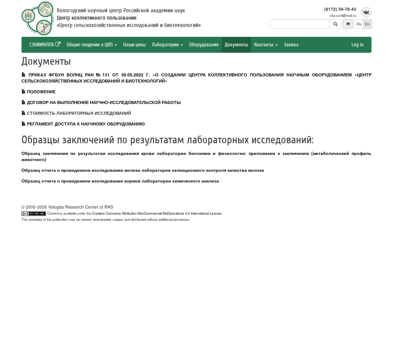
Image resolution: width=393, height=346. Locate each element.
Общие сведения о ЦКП (90, 45)
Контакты (264, 45)
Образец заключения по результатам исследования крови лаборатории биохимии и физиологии (133, 153)
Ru (359, 23)
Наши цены (134, 45)
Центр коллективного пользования (96, 17)
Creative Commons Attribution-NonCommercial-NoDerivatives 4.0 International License (156, 213)
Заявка (291, 45)
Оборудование (204, 45)
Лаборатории (166, 45)
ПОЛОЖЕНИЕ (41, 91)
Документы (236, 45)
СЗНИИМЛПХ (42, 45)
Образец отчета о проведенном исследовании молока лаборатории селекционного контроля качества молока (142, 170)
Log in (358, 45)
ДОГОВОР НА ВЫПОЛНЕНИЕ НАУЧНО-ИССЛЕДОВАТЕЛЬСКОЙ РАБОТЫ (104, 102)
